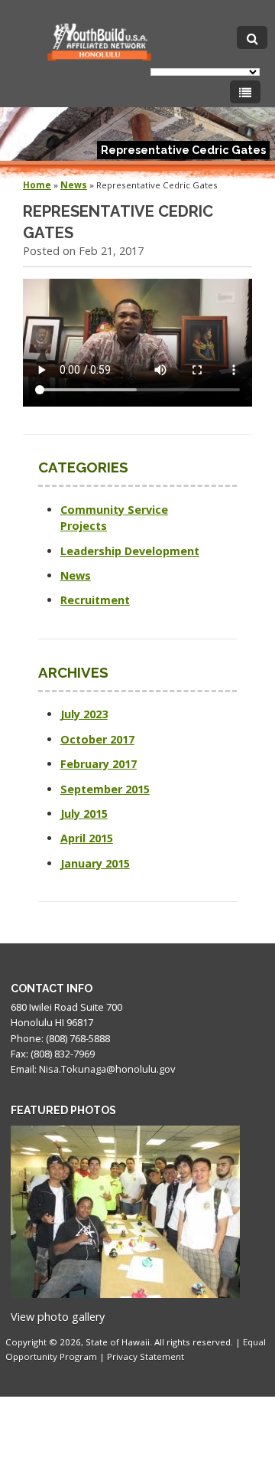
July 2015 (84, 813)
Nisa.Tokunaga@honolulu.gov (107, 1069)
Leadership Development (129, 551)
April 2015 (86, 838)
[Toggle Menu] (245, 91)
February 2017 (98, 764)
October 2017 (97, 739)
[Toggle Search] (252, 37)
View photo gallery (58, 1316)
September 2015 (105, 789)
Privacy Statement (145, 1356)
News (73, 185)
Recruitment (95, 600)
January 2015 (95, 863)
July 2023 (84, 714)
